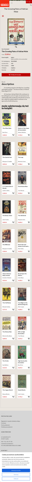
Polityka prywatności (7, 427)
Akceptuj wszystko (16, 470)
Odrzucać (16, 478)
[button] (8, 135)
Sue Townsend (5, 49)
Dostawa (3, 423)
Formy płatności (5, 425)
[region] (16, 467)
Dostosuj (16, 474)
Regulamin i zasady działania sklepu (10, 421)
